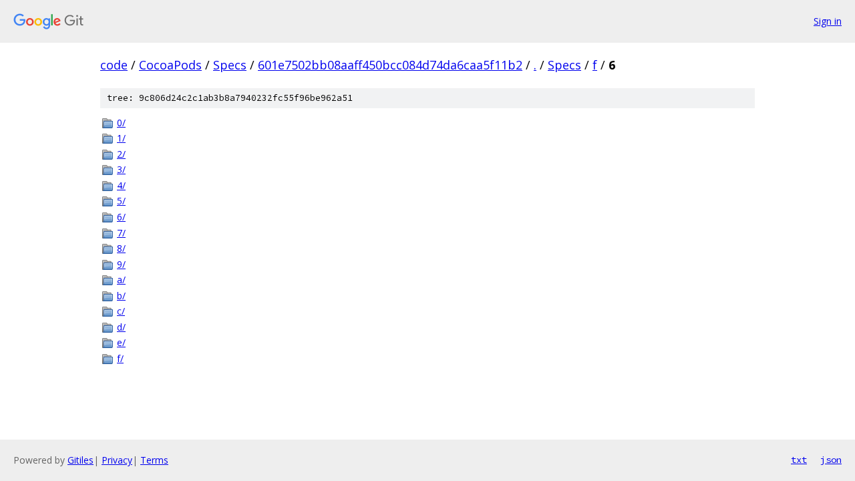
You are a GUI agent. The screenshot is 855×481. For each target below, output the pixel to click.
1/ (121, 138)
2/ (121, 154)
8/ (121, 248)
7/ (121, 232)
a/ (121, 279)
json (831, 460)
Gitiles (80, 460)
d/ (121, 327)
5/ (121, 200)
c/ (121, 311)
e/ (121, 342)
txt (799, 460)
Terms (154, 460)
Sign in (828, 21)
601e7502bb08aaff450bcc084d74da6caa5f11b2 (390, 65)
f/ (120, 358)
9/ (121, 264)
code (114, 65)
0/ (121, 122)
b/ (121, 295)
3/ (121, 169)
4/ (121, 185)
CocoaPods (170, 65)
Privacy (117, 460)
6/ (121, 216)
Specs (229, 65)
